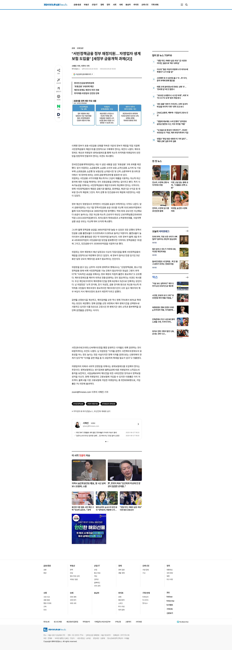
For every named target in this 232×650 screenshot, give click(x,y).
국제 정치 (73, 600)
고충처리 (128, 622)
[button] (105, 441)
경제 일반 (121, 570)
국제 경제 (73, 597)
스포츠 (120, 603)
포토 (168, 593)
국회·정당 (170, 573)
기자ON (170, 609)
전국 (45, 610)
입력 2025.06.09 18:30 (90, 69)
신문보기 (170, 613)
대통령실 (169, 570)
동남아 (128, 5)
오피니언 (144, 5)
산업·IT (95, 5)
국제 (121, 5)
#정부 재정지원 (93, 404)
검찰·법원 (47, 600)
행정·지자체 (47, 603)
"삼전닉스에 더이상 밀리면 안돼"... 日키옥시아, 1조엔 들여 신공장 (97, 436)
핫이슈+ (145, 603)
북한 (168, 576)
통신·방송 (97, 573)
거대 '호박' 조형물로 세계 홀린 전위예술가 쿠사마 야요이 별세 (96, 432)
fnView (169, 597)
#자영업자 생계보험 (108, 404)
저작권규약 (86, 622)
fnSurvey (170, 601)
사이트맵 (139, 622)
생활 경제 (121, 573)
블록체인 (97, 583)
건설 (71, 573)
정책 (71, 570)
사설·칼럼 (145, 570)
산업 (95, 570)
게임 (95, 576)
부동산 (86, 5)
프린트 (58, 100)
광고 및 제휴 (58, 622)
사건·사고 (47, 597)
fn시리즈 (145, 600)
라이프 (136, 5)
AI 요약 (59, 83)
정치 (108, 5)
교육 (45, 606)
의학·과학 (97, 586)
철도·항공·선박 (75, 576)
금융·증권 (77, 5)
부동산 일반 (74, 579)
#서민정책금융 (78, 404)
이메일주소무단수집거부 (102, 622)
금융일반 (80, 48)
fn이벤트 (170, 605)
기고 (143, 573)
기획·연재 (154, 5)
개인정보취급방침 (72, 622)
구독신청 (118, 622)
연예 (119, 597)
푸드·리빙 (121, 606)
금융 (45, 570)
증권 (45, 573)
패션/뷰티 (121, 600)
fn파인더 (145, 597)
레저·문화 (121, 610)
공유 (58, 73)
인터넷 (96, 579)
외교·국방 (170, 579)
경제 (102, 5)
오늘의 (160, 231)
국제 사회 (73, 603)
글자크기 (58, 91)
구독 (58, 109)
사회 (114, 5)
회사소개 (46, 622)
